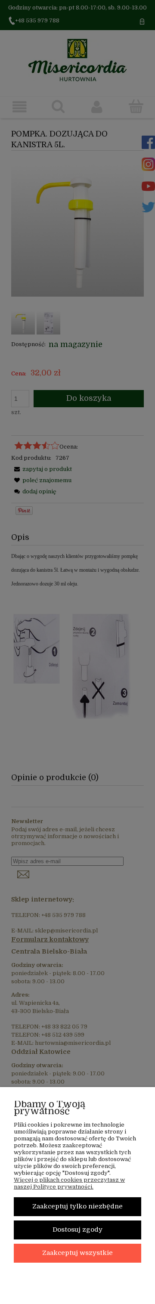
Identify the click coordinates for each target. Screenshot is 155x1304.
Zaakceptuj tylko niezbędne (77, 1206)
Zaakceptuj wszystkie (77, 1253)
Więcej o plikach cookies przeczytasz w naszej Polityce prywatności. (69, 1183)
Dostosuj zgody (77, 1229)
